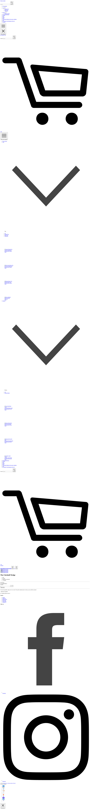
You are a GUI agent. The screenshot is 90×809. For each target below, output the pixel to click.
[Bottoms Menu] (6, 12)
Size (1, 582)
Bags (3, 18)
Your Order (4, 601)
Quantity (1, 584)
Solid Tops (6, 235)
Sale (3, 20)
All (5, 233)
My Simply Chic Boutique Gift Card (8, 21)
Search (1, 38)
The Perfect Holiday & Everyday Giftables (9, 19)
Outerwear (6, 10)
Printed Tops (7, 234)
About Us (4, 598)
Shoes (3, 17)
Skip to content (2, 0)
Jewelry (3, 15)
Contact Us (4, 602)
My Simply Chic (3, 35)
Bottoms (3, 12)
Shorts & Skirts (7, 13)
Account (3, 22)
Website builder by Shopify (12, 783)
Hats (3, 16)
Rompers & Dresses (5, 14)
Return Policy (4, 599)
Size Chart (4, 600)
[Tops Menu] (4, 8)
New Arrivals (4, 6)
